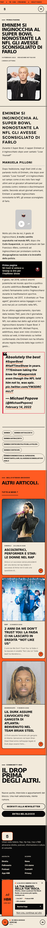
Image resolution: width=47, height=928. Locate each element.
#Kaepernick (27, 374)
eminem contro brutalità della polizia (20, 444)
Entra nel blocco (23, 814)
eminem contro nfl (12, 450)
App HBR (6, 873)
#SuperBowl (14, 361)
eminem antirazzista (13, 438)
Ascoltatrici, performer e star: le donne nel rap (20, 553)
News (27, 861)
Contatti (29, 869)
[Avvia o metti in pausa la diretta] (5, 922)
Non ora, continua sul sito (29, 912)
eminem (7, 433)
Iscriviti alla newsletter (23, 806)
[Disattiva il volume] (42, 922)
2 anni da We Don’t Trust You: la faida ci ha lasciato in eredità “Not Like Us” (21, 636)
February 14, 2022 (18, 407)
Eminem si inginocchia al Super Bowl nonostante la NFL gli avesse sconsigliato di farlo (23, 458)
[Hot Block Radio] (5, 9)
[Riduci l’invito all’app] (42, 883)
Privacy (28, 873)
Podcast (5, 869)
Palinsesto (6, 865)
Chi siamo (29, 865)
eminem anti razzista (23, 433)
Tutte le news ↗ (10, 492)
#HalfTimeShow (17, 366)
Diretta (5, 861)
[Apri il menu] (41, 9)
